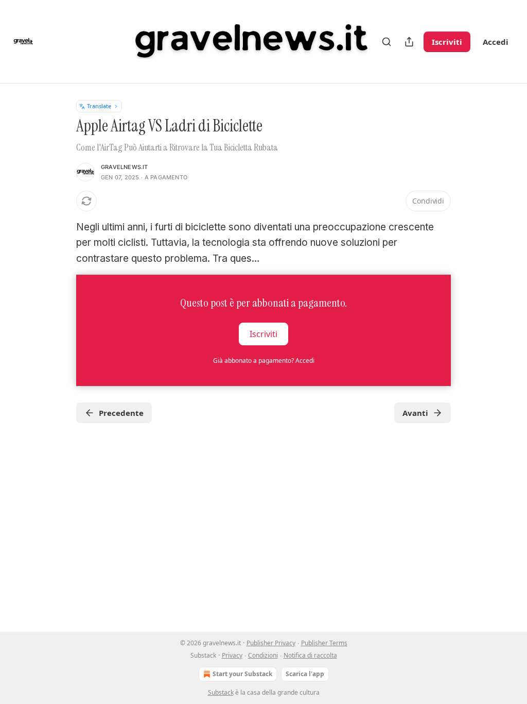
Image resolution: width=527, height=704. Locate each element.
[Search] (386, 41)
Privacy (232, 655)
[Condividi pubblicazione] (409, 41)
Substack (221, 692)
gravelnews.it (124, 167)
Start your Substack (242, 673)
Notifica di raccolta (310, 655)
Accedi (495, 42)
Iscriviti (447, 42)
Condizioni (263, 655)
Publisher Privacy (271, 643)
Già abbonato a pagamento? (263, 360)
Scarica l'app (305, 673)
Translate (99, 106)
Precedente (121, 413)
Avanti (415, 413)
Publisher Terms (324, 643)
